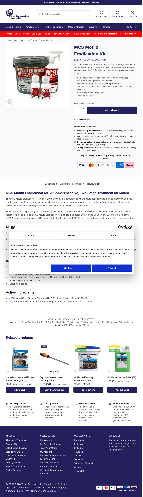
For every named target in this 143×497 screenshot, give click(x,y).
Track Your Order (48, 448)
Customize (69, 268)
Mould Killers (95, 322)
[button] (131, 27)
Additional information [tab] (72, 183)
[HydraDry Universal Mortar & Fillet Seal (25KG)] (20, 359)
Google (77, 467)
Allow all (112, 268)
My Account (101, 16)
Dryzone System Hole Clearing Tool (51, 379)
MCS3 (71, 325)
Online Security (13, 470)
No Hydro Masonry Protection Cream (83, 379)
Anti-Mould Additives (57, 322)
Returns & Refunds (49, 466)
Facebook (79, 440)
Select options (88, 390)
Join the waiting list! (54, 390)
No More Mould (82, 325)
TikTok (77, 455)
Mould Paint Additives (123, 322)
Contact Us (11, 444)
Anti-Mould (42, 322)
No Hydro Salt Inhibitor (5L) (121, 377)
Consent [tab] (29, 235)
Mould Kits (107, 322)
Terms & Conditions (15, 466)
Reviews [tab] (93, 183)
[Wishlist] (31, 348)
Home (8, 40)
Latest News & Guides (17, 448)
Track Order (117, 16)
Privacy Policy (13, 462)
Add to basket (112, 110)
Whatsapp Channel (83, 463)
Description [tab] (51, 183)
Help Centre (46, 440)
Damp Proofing (19, 40)
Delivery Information (50, 462)
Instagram (79, 444)
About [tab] (113, 235)
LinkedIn (78, 448)
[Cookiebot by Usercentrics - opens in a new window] (120, 227)
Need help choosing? (128, 490)
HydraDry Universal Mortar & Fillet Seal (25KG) (20, 379)
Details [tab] (71, 235)
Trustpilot (79, 471)
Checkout (132, 16)
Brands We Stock (14, 451)
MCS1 (64, 325)
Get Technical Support (51, 444)
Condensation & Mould (78, 322)
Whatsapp (79, 459)
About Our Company (16, 440)
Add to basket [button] (20, 390)
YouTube (78, 451)
